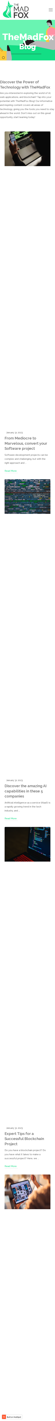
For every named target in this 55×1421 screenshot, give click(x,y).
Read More (11, 471)
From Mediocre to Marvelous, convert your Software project (26, 443)
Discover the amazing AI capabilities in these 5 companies (26, 791)
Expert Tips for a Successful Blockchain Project (24, 1138)
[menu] (51, 10)
